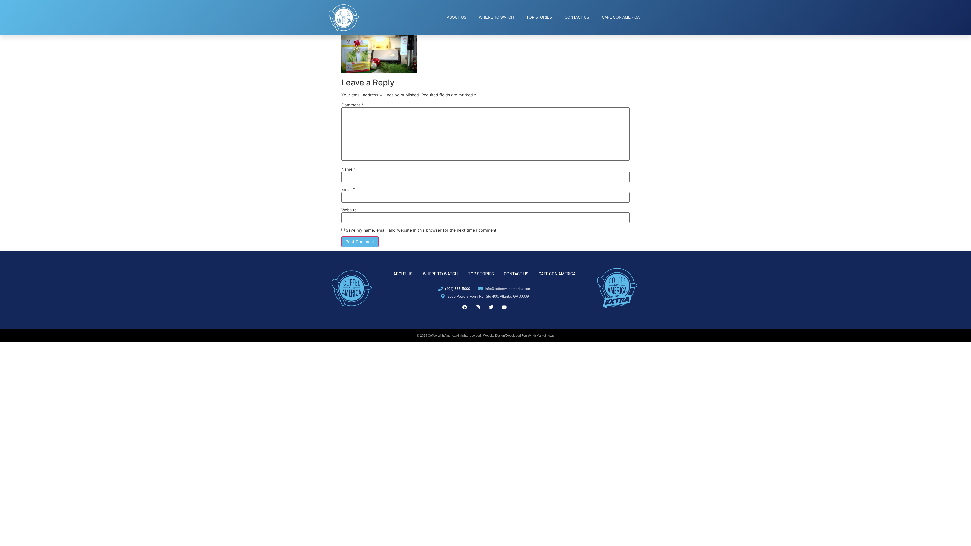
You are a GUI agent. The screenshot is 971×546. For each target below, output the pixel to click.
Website (349, 210)
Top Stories (539, 17)
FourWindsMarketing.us (538, 335)
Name (348, 169)
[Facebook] (464, 307)
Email (348, 189)
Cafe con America (621, 17)
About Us (456, 17)
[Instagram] (477, 307)
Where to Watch (496, 17)
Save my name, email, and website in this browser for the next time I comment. (421, 230)
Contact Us (577, 17)
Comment (352, 105)
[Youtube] (504, 307)
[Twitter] (491, 307)
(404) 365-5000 (457, 289)
